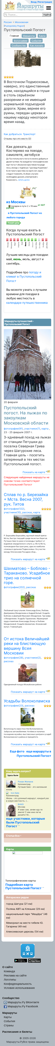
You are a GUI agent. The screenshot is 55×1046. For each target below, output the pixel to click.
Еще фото (17, 751)
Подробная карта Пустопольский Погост (23, 886)
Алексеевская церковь (20, 931)
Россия (8, 22)
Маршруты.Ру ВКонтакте (23, 1002)
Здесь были (12, 775)
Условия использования (19, 987)
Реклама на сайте (15, 975)
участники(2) (33, 657)
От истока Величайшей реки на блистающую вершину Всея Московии (26, 645)
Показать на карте (34, 472)
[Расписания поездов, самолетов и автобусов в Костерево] (27, 192)
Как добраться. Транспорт (20, 134)
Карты (8, 1017)
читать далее (24, 180)
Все (17, 835)
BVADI (21, 804)
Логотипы (10, 979)
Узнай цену (13, 222)
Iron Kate (15, 793)
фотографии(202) (14, 587)
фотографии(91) (13, 428)
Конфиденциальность (18, 983)
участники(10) (12, 512)
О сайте (7, 967)
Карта (42, 35)
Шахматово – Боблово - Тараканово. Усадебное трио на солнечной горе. (27, 575)
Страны (9, 1025)
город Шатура (14, 903)
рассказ (27, 512)
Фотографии (20, 40)
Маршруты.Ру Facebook (23, 1006)
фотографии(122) (14, 508)
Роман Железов (25, 782)
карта (45, 428)
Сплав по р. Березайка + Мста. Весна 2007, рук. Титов (26, 499)
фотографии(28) (13, 657)
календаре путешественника (27, 302)
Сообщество (19, 45)
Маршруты (29, 35)
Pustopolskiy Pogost (14, 26)
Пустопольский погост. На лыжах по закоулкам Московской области (26, 415)
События (36, 40)
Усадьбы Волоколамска (27, 701)
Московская (21, 22)
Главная (14, 35)
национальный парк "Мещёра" (24, 914)
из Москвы (15, 202)
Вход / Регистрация (41, 2)
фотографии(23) (13, 705)
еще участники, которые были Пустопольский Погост (25, 822)
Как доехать (36, 45)
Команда (9, 971)
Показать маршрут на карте (28, 559)
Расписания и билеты (17, 1031)
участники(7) (32, 428)
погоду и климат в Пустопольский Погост (23, 276)
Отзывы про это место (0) (17, 138)
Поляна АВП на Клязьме (20, 908)
